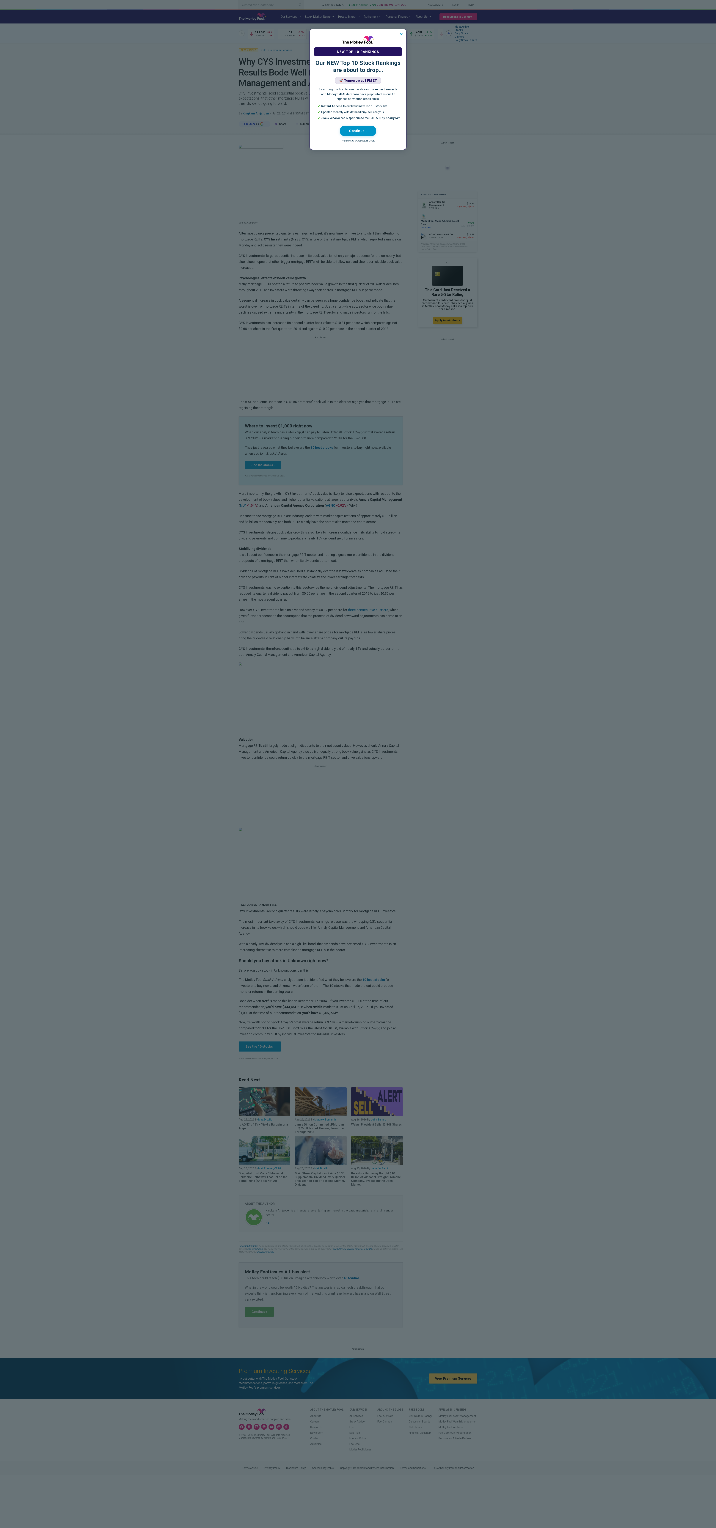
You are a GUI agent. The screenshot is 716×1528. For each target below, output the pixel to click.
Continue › (358, 131)
